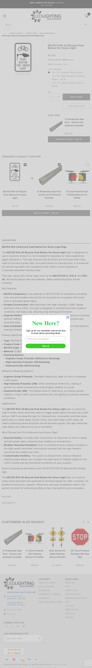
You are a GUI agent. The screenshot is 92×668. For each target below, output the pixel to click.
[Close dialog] (68, 317)
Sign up (45, 346)
